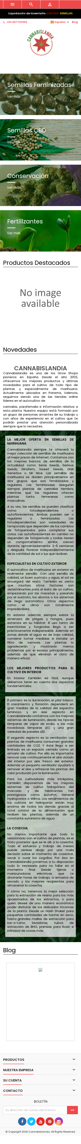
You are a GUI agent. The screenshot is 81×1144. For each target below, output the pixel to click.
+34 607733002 (16, 22)
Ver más (14, 96)
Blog (75, 22)
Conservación (27, 176)
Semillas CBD (26, 130)
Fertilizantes (25, 221)
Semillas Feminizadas (39, 85)
